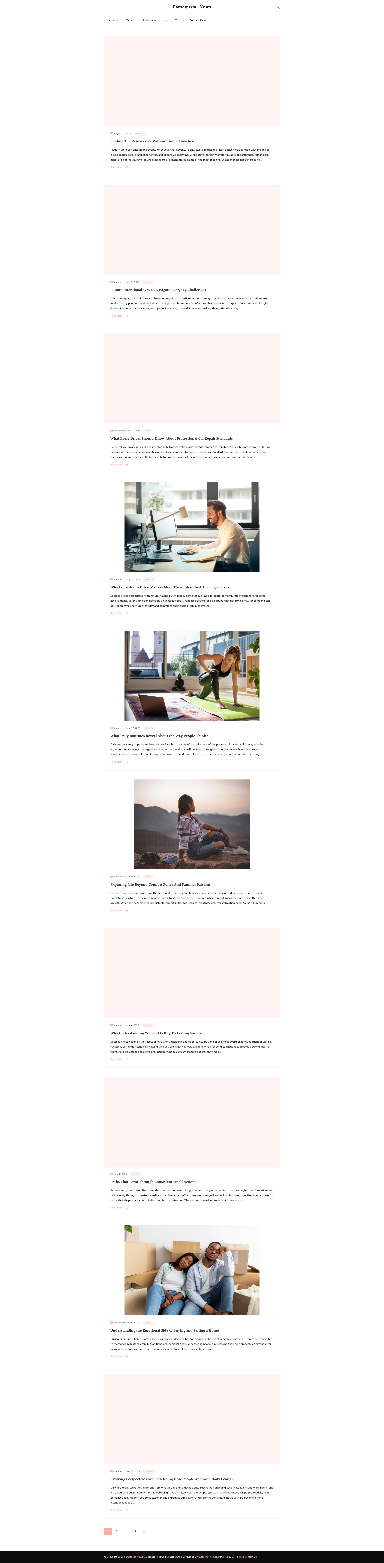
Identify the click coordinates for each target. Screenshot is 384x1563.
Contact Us (197, 20)
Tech (178, 20)
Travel (130, 20)
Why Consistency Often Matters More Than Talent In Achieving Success (169, 587)
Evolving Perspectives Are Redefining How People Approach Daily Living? (172, 1479)
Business (148, 20)
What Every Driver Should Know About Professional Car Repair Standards (171, 439)
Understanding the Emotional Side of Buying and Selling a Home (164, 1331)
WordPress (238, 1557)
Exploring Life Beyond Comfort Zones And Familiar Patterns (160, 885)
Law (164, 20)
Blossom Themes (207, 1557)
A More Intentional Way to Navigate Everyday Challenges (158, 290)
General (113, 20)
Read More (116, 167)
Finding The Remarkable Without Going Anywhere (152, 141)
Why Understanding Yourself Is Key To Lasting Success (156, 1033)
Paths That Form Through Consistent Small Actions (153, 1182)
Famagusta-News (192, 7)
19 (136, 1531)
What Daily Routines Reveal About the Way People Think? (159, 736)
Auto (147, 430)
